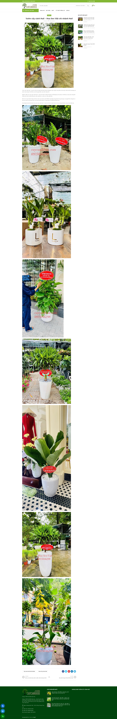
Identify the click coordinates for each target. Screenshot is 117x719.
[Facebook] (88, 1)
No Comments (92, 27)
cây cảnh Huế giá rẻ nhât (29, 671)
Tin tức (49, 15)
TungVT (34, 717)
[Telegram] (94, 1)
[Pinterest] (91, 1)
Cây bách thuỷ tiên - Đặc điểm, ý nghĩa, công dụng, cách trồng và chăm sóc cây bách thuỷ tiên (60, 698)
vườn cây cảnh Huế (43, 671)
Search (88, 5)
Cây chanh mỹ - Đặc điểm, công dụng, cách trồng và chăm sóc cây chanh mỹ (60, 692)
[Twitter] (89, 1)
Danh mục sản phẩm (80, 5)
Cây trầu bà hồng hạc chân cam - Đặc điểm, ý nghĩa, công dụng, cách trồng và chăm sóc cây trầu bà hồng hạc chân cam (61, 704)
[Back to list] (49, 677)
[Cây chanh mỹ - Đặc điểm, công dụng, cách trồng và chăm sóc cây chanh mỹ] (49, 693)
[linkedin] (92, 1)
